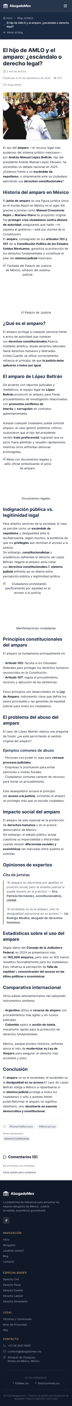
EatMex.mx (20, 1383)
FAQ (5, 1330)
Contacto (8, 1261)
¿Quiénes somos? (13, 1250)
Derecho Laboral (13, 1295)
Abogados (9, 1245)
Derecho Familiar (13, 1290)
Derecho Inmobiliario (15, 1301)
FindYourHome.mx (47, 1383)
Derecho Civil (11, 1279)
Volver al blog (15, 32)
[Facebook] (6, 1220)
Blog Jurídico (25, 18)
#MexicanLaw (47, 1126)
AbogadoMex (20, 6)
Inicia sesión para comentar (19, 1172)
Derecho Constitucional (16, 1138)
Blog (5, 1256)
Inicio (9, 18)
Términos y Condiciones (17, 1319)
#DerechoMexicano (21, 1126)
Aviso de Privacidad (15, 1324)
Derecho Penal (11, 1284)
